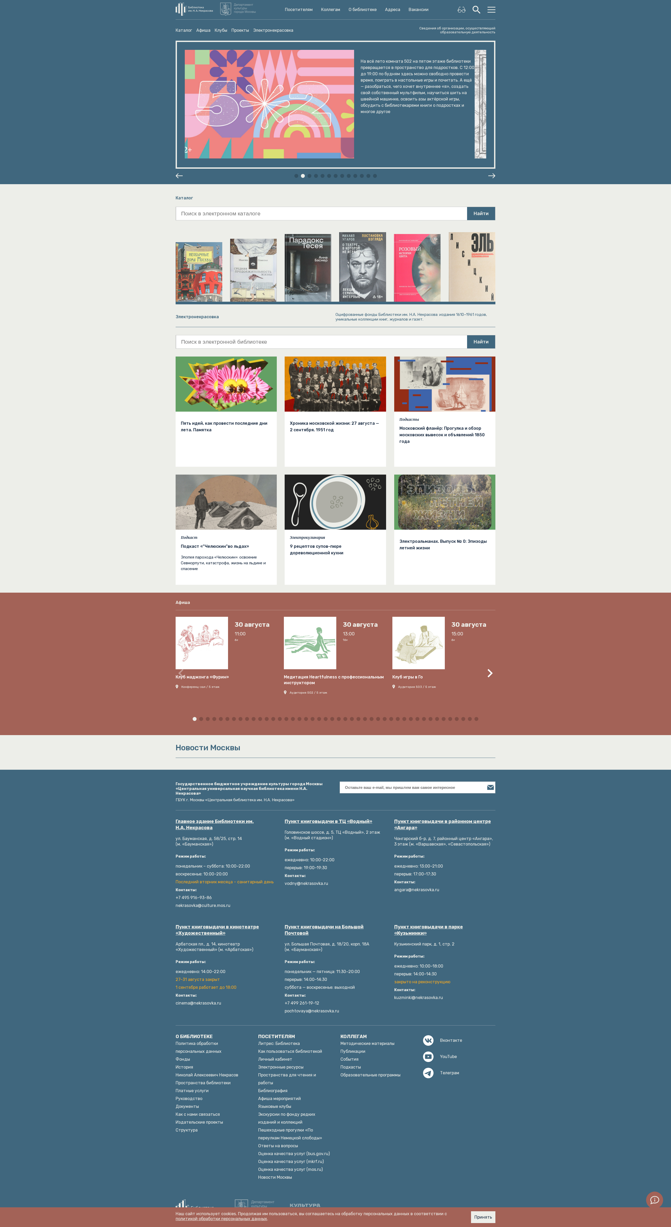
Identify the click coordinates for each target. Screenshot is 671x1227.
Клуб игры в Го (407, 676)
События (349, 1059)
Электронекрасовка (273, 30)
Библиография (273, 1090)
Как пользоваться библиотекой (290, 1051)
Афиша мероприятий (279, 1098)
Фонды (183, 1059)
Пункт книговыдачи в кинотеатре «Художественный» (217, 930)
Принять (483, 1217)
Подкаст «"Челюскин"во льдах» (215, 546)
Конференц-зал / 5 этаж (200, 687)
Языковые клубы (274, 1106)
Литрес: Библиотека (279, 1043)
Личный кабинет (275, 1059)
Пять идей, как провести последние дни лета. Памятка (224, 426)
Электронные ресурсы (281, 1067)
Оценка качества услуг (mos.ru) (290, 1169)
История (184, 1067)
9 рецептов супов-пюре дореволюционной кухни (316, 549)
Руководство (189, 1098)
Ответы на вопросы (278, 1145)
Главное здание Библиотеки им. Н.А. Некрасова (215, 825)
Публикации (352, 1051)
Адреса (392, 9)
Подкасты (409, 419)
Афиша (203, 30)
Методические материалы (367, 1043)
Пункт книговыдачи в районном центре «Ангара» (442, 825)
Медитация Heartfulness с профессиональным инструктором (334, 679)
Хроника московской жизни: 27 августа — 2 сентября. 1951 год (334, 426)
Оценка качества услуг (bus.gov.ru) (294, 1153)
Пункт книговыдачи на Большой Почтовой (324, 930)
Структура (187, 1130)
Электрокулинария (307, 537)
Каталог (184, 30)
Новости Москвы (275, 1177)
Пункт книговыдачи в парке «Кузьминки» (428, 930)
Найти (481, 213)
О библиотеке (363, 9)
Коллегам (330, 9)
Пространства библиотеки (203, 1082)
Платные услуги (192, 1090)
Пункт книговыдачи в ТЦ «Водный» (328, 821)
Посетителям (299, 9)
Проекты (240, 30)
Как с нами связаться (198, 1114)
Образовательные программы (370, 1074)
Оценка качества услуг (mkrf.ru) (291, 1161)
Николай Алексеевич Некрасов (207, 1074)
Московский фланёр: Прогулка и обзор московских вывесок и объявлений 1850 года (442, 435)
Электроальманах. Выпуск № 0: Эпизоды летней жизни (443, 544)
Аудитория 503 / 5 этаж (417, 687)
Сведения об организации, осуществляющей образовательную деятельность (457, 30)
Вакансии (419, 9)
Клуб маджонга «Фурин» (202, 676)
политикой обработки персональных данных (221, 1218)
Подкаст (189, 537)
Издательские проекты (199, 1122)
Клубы (221, 30)
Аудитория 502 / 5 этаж (308, 692)
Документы (187, 1106)
